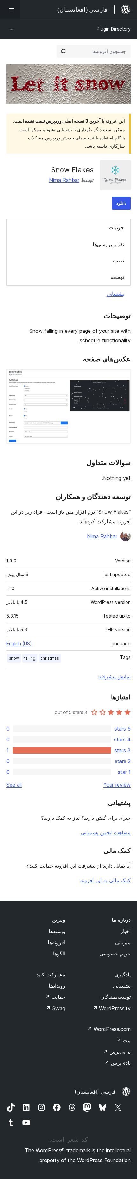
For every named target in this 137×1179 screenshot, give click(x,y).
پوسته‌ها (57, 931)
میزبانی (123, 942)
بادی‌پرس (118, 1063)
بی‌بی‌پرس (117, 1051)
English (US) (19, 643)
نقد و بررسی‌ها (108, 244)
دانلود (121, 203)
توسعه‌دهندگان (115, 997)
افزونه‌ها (56, 942)
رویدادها (57, 985)
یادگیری (122, 974)
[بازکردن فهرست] (10, 9)
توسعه (117, 277)
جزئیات (116, 227)
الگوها (59, 953)
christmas (49, 658)
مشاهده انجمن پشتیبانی (106, 832)
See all (14, 785)
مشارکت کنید (50, 974)
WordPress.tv (112, 1008)
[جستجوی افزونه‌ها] (63, 51)
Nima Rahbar (64, 180)
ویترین (58, 920)
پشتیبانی (115, 293)
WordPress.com (109, 1029)
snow (14, 658)
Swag (55, 1008)
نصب (118, 260)
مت (123, 1040)
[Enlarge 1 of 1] (122, 378)
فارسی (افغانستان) (95, 1092)
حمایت (55, 997)
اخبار (125, 931)
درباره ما (121, 920)
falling (29, 658)
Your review (117, 785)
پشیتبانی (122, 985)
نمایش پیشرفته (114, 676)
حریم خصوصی (115, 953)
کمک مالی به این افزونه (105, 880)
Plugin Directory (114, 29)
